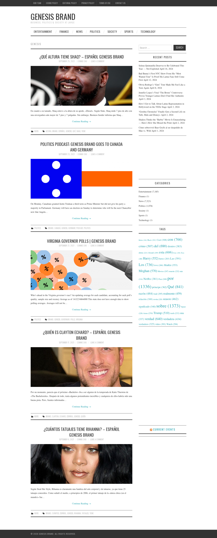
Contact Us (120, 3)
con (175, 239)
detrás (143, 252)
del (160, 245)
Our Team (37, 3)
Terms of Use (104, 3)
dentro (175, 246)
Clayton (55, 416)
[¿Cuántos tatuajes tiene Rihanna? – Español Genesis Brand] (81, 464)
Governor (65, 319)
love (158, 265)
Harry (151, 258)
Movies (163, 271)
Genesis (69, 131)
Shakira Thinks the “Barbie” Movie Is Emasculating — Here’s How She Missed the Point (162, 121)
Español (61, 131)
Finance (64, 32)
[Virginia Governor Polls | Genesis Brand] (81, 270)
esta (166, 252)
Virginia (79, 319)
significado (147, 306)
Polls (73, 319)
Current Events (164, 429)
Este (176, 253)
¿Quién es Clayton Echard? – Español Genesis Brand (81, 335)
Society (112, 32)
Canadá (57, 228)
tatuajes (85, 513)
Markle (170, 265)
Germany (71, 228)
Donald (153, 253)
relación (146, 299)
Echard (63, 416)
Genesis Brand (53, 16)
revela (157, 299)
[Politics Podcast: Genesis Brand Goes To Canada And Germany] (81, 179)
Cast (162, 239)
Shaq (79, 131)
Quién (83, 416)
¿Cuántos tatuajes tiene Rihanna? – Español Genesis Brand (82, 432)
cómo (146, 246)
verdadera (172, 319)
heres (164, 258)
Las (175, 258)
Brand (55, 131)
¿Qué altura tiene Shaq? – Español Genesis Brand (81, 57)
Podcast (79, 228)
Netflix (150, 279)
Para (163, 279)
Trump (161, 313)
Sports (128, 32)
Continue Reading (81, 121)
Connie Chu (82, 61)
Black (151, 240)
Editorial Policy (70, 3)
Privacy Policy (87, 3)
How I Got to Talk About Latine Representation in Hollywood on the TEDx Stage (161, 105)
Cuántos (55, 513)
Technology (148, 32)
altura (48, 131)
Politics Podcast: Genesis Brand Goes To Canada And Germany (81, 147)
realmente (172, 293)
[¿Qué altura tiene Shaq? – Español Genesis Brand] (81, 86)
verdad (154, 318)
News (79, 32)
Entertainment (43, 32)
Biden (143, 240)
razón (146, 293)
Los (146, 264)
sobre (168, 306)
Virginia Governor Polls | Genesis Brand (81, 241)
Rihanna (77, 513)
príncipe (159, 287)
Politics (95, 32)
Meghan (148, 271)
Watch (172, 324)
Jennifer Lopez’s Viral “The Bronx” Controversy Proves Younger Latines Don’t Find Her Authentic (161, 94)
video (160, 324)
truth (175, 313)
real (158, 293)
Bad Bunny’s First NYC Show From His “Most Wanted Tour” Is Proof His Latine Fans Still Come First (161, 76)
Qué (74, 131)
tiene (83, 131)
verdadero (147, 324)
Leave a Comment (97, 61)
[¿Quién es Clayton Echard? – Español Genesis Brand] (81, 367)
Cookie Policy (52, 3)
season (170, 299)
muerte (174, 271)
